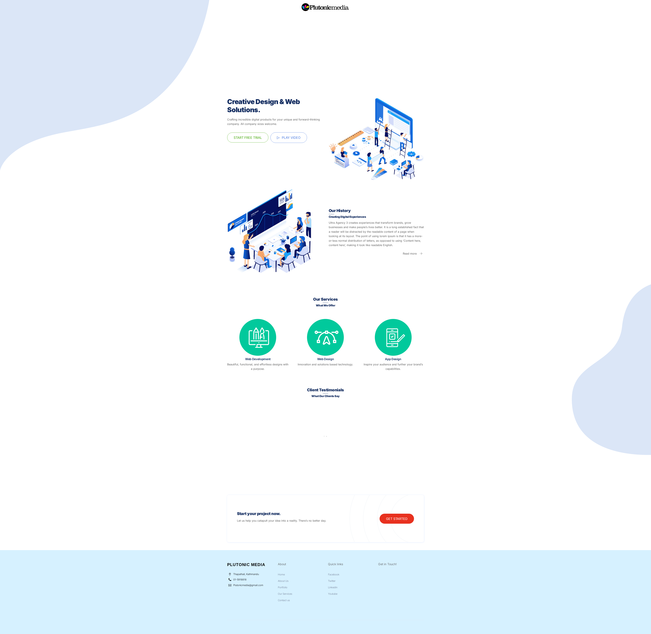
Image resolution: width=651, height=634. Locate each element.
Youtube (332, 593)
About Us (302, 17)
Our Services (340, 17)
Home (285, 17)
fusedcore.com (236, 453)
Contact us (362, 17)
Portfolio (320, 17)
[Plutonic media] (325, 12)
